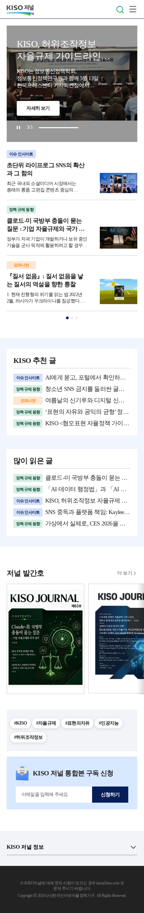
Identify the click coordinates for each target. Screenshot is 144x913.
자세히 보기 (38, 108)
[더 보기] (133, 847)
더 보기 (124, 573)
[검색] (120, 9)
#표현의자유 (77, 723)
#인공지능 (109, 723)
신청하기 (110, 794)
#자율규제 (46, 723)
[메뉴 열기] (132, 9)
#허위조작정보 (28, 737)
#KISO (20, 723)
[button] (67, 318)
